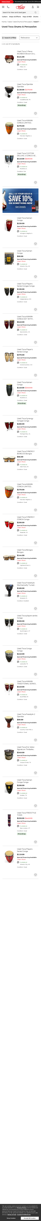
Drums (35, 17)
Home (4, 22)
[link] (27, 52)
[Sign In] (32, 7)
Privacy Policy (21, 1207)
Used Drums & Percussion (22, 22)
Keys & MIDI (27, 17)
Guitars (4, 17)
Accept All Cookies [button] (30, 1218)
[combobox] (29, 38)
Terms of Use (11, 1214)
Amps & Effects (15, 17)
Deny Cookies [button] (11, 1218)
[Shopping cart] (38, 7)
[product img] (9, 59)
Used (10, 22)
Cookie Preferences (24, 1214)
